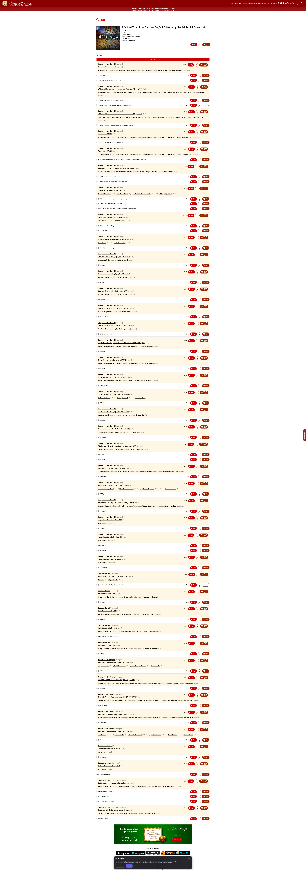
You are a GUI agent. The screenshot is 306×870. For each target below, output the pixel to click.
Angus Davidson (103, 70)
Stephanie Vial (155, 666)
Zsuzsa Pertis (131, 432)
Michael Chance (141, 786)
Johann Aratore (148, 346)
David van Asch (177, 70)
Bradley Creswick (122, 260)
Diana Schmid (146, 137)
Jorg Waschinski (123, 786)
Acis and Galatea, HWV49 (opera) (110, 67)
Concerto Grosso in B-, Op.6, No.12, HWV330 (114, 326)
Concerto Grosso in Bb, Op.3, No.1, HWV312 (114, 257)
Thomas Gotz (188, 683)
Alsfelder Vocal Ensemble (142, 194)
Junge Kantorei (103, 92)
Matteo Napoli (102, 752)
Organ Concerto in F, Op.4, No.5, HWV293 (112, 377)
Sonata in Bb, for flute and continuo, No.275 (113, 714)
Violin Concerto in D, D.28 (107, 645)
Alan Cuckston (102, 523)
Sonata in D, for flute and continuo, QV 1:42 (113, 662)
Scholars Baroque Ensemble (126, 70)
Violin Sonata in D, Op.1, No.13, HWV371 (112, 468)
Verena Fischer (119, 683)
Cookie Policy (162, 862)
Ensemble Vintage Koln (170, 471)
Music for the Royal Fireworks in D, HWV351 (114, 239)
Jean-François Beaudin (138, 666)
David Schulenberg (120, 666)
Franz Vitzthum (167, 137)
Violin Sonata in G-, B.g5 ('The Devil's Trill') (113, 576)
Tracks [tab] (99, 55)
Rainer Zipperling (123, 471)
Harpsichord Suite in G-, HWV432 (110, 537)
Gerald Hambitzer (103, 471)
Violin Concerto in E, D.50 (107, 594)
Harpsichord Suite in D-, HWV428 (110, 520)
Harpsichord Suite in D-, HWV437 (110, 559)
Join (298, 3)
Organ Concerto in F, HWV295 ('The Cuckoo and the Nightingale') (121, 343)
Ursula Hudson (173, 683)
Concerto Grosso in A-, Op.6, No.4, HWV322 (113, 308)
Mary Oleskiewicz (103, 666)
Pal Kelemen (102, 432)
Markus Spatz (156, 683)
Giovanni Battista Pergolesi (108, 780)
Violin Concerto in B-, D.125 (107, 628)
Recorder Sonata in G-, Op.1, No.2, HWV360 (113, 429)
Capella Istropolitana (105, 312)
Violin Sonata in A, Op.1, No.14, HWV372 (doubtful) (116, 503)
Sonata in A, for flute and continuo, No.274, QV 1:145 (117, 697)
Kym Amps (148, 70)
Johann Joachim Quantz (106, 660)
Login (294, 3)
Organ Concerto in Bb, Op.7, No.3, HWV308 (113, 412)
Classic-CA (273, 3)
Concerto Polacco (104, 194)
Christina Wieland (103, 137)
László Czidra (115, 432)
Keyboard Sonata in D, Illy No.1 (109, 766)
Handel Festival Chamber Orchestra (109, 346)
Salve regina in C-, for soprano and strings (113, 810)
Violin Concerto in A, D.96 (107, 611)
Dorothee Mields (122, 194)
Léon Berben (102, 683)
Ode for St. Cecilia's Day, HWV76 (109, 190)
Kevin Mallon (102, 221)
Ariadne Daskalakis (145, 471)
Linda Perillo (201, 92)
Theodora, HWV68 (104, 134)
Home (233, 3)
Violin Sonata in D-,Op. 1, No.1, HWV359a (112, 485)
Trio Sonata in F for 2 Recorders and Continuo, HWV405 (118, 446)
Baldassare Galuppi (105, 746)
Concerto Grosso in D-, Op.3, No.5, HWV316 (113, 291)
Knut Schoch (188, 92)
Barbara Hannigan (146, 92)
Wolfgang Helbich (166, 194)
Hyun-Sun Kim (113, 580)
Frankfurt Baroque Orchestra (167, 92)
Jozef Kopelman (124, 312)
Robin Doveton (163, 70)
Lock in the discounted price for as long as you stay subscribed (153, 10)
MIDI (268, 3)
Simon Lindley (140, 398)
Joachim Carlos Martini (124, 92)
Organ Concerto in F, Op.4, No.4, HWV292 (112, 360)
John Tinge (132, 346)
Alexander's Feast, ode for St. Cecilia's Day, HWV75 (116, 168)
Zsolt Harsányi (119, 449)
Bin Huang (101, 580)
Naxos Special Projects (133, 36)
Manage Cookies (120, 865)
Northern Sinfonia (104, 260)
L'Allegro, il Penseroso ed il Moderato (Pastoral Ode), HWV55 (120, 89)
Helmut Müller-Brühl (130, 597)
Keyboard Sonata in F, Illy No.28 (109, 749)
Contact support (304, 435)
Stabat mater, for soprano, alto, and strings (113, 783)
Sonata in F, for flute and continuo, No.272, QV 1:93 (116, 680)
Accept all (129, 865)
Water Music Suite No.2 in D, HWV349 (111, 217)
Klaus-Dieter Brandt (135, 683)
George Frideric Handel (106, 64)
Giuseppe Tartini (104, 574)
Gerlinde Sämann (103, 172)
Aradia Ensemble (119, 221)
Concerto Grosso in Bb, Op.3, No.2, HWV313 (114, 274)
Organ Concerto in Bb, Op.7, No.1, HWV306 (113, 394)
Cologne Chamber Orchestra (107, 597)
